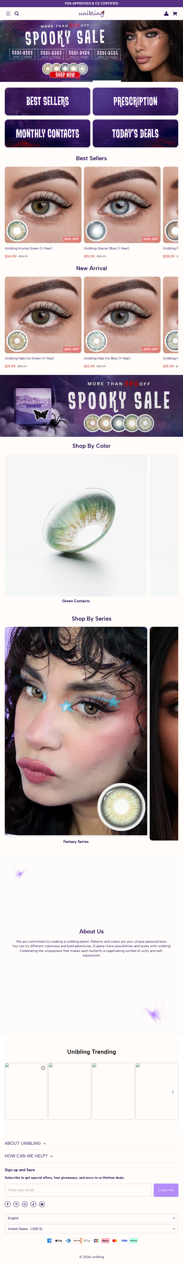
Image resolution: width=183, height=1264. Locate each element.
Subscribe (166, 1190)
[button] (8, 13)
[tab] (76, 81)
